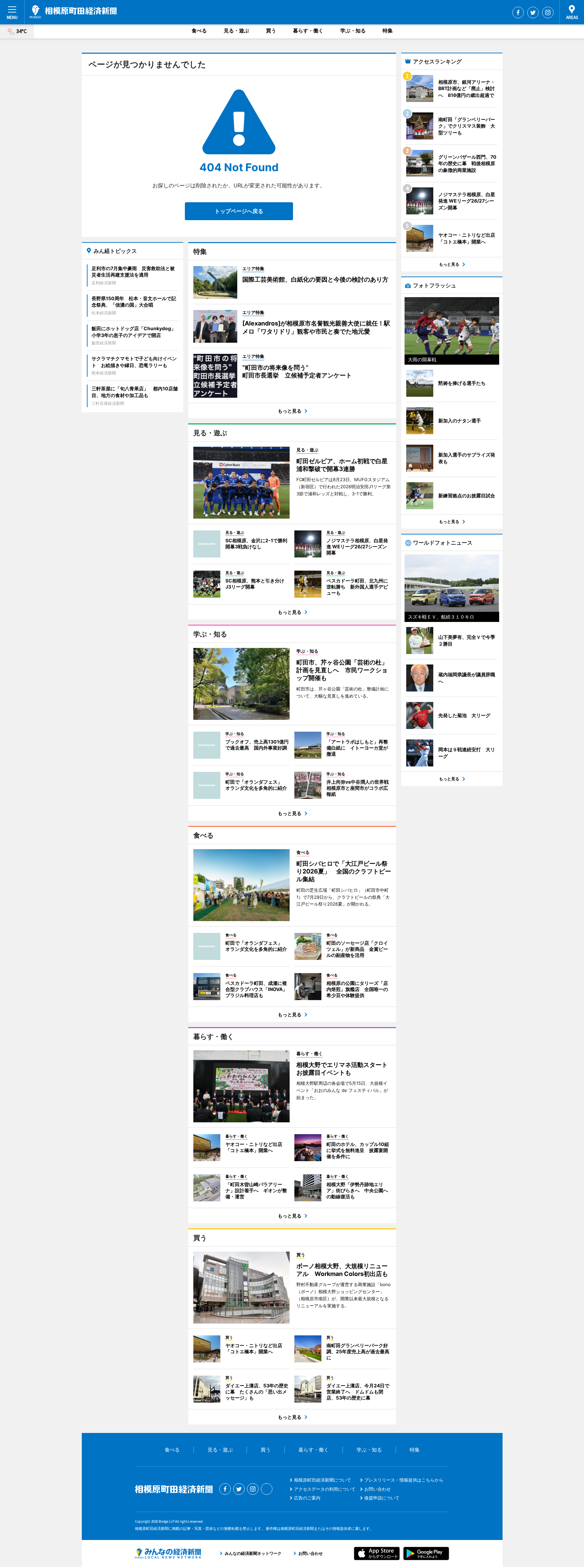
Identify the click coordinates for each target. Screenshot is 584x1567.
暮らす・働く (308, 30)
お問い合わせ (377, 1489)
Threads (266, 1489)
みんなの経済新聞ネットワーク (168, 1553)
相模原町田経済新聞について (322, 1480)
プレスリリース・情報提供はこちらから (403, 1480)
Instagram (548, 12)
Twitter (533, 12)
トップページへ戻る (239, 211)
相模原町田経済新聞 (73, 12)
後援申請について (381, 1497)
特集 (388, 30)
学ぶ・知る (353, 30)
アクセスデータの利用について (325, 1489)
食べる (199, 30)
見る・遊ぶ (236, 30)
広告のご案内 (307, 1497)
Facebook (518, 12)
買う (271, 30)
